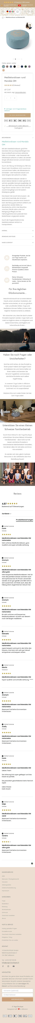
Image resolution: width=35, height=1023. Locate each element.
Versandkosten (20, 92)
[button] (17, 85)
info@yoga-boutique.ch (10, 962)
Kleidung (4, 907)
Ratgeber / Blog (7, 937)
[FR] (10, 12)
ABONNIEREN (17, 999)
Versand (4, 882)
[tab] (24, 520)
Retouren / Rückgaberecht (10, 879)
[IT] (13, 12)
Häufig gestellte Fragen (9, 928)
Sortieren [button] (6, 514)
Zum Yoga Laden (17, 396)
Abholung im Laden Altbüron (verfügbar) (18, 127)
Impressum (5, 891)
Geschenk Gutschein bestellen (11, 934)
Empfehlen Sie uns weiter (10, 940)
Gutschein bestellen (8, 915)
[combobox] (7, 12)
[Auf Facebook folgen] (3, 966)
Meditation (5, 904)
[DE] (7, 12)
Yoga (3, 901)
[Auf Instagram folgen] (8, 966)
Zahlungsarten (6, 885)
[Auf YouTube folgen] (14, 966)
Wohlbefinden (6, 909)
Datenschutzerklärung (9, 888)
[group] (17, 503)
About (4, 918)
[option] (10, 12)
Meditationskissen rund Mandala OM (15, 17)
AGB (3, 876)
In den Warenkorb (17, 115)
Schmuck (5, 912)
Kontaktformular (7, 931)
